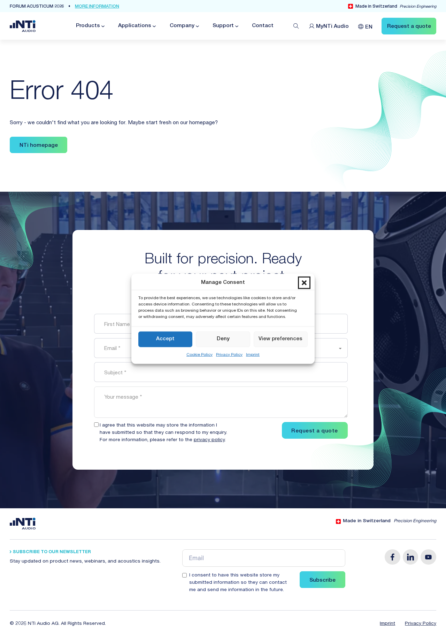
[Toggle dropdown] (102, 26)
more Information (97, 7)
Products (88, 26)
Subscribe (322, 580)
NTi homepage (39, 145)
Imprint (253, 354)
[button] (304, 282)
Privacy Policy (229, 354)
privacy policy (209, 440)
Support (223, 26)
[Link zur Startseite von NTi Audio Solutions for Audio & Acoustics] (23, 26)
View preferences (280, 338)
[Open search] (296, 26)
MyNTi (332, 26)
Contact (263, 26)
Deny (223, 338)
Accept (165, 338)
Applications (134, 26)
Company (182, 26)
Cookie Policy (199, 354)
